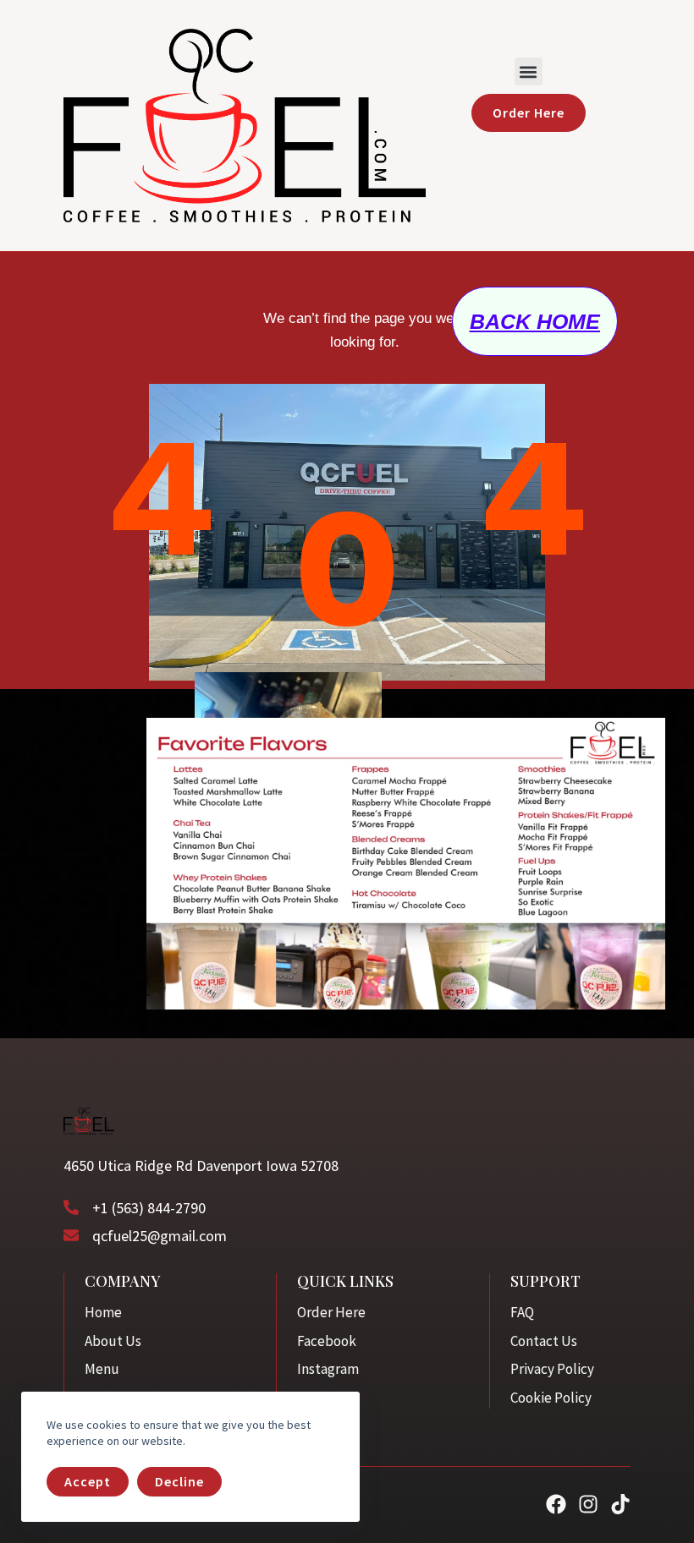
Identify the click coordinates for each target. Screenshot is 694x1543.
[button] (529, 71)
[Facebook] (556, 1504)
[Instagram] (588, 1504)
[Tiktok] (620, 1504)
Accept (87, 1481)
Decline (179, 1481)
